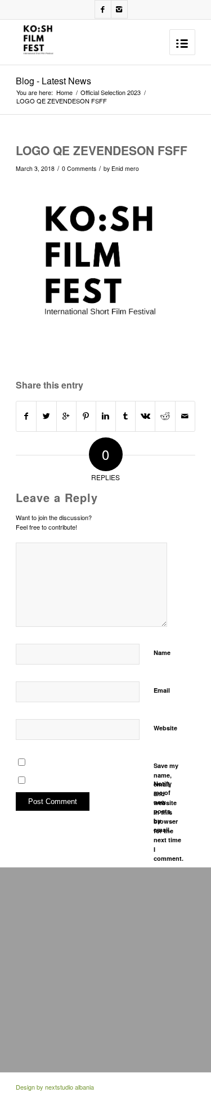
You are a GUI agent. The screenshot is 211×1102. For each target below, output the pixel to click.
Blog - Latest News (53, 80)
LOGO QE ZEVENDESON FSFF (101, 150)
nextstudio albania (69, 1086)
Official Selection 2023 (110, 92)
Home (64, 92)
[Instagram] (119, 9)
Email (162, 690)
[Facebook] (103, 9)
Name (162, 652)
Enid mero (125, 168)
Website (165, 728)
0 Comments (79, 168)
